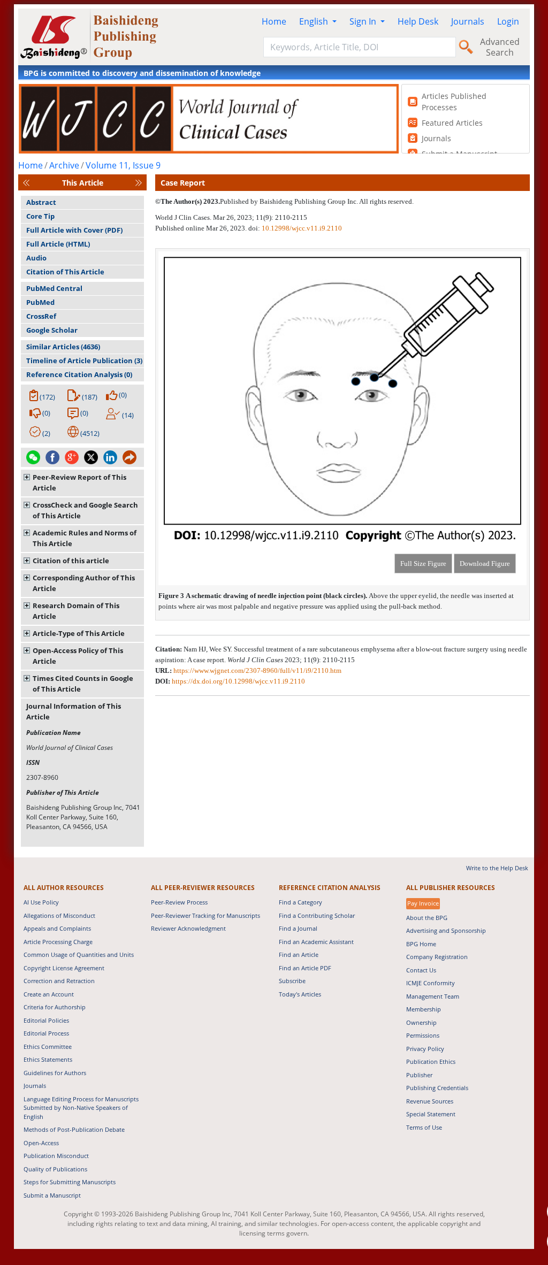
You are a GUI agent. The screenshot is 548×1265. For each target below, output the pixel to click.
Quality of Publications (55, 1169)
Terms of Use (424, 1127)
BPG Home (421, 944)
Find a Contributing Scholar (317, 915)
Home (274, 21)
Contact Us (421, 970)
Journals (467, 21)
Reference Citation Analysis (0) (79, 374)
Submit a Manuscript (52, 1195)
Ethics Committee (48, 1046)
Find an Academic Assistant (316, 942)
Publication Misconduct (56, 1156)
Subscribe (292, 981)
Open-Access (41, 1143)
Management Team (432, 996)
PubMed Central (54, 288)
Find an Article (298, 954)
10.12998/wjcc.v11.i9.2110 (302, 228)
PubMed (40, 302)
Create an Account (49, 994)
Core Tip (40, 216)
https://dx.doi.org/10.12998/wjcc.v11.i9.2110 (238, 681)
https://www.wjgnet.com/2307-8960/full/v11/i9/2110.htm (257, 670)
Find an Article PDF (305, 968)
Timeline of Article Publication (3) (84, 360)
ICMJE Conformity (430, 983)
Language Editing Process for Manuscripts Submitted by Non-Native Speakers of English (81, 1108)
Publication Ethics (430, 1061)
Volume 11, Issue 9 (123, 165)
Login (508, 21)
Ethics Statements (48, 1059)
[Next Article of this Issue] (138, 183)
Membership (423, 1009)
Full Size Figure (423, 563)
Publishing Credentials (437, 1088)
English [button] (314, 21)
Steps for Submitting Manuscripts (70, 1182)
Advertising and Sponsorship (446, 930)
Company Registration (437, 957)
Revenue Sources (429, 1101)
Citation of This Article (65, 272)
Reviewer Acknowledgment (188, 928)
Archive (64, 165)
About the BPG (426, 918)
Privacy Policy (425, 1049)
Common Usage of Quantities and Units (79, 954)
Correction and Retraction (59, 981)
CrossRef (41, 316)
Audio (36, 258)
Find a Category (300, 902)
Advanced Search (500, 47)
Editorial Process (46, 1033)
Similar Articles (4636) (63, 346)
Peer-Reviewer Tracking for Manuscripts (205, 915)
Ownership (421, 1022)
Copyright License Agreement (64, 968)
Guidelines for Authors (55, 1073)
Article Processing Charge (58, 942)
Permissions (422, 1035)
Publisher (419, 1075)
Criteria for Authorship (55, 1007)
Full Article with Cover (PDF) (74, 230)
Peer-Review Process (179, 902)
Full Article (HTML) (58, 244)
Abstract (41, 202)
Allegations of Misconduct (59, 915)
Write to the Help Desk (497, 868)
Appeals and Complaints (57, 928)
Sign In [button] (363, 21)
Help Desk (418, 21)
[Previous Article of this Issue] (26, 183)
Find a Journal (298, 928)
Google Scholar (52, 330)
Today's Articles (300, 994)
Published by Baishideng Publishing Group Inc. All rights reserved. (317, 201)
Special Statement (430, 1114)
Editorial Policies (46, 1020)
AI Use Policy (41, 902)
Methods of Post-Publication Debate (74, 1129)
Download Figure (485, 563)
